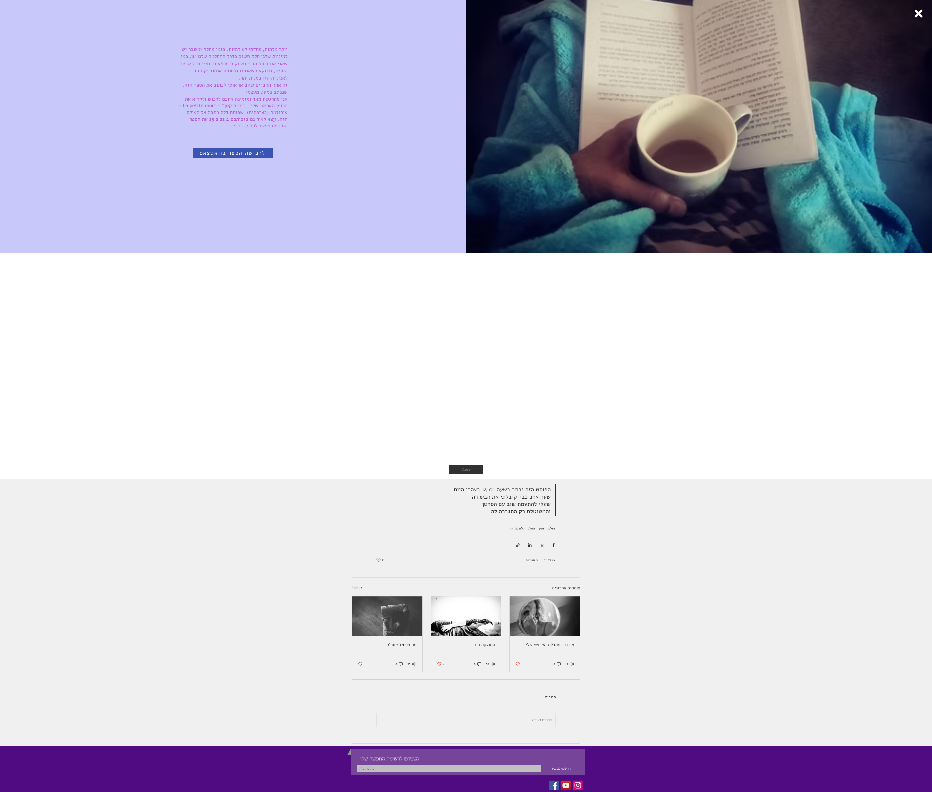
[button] (919, 13)
